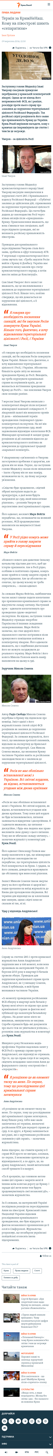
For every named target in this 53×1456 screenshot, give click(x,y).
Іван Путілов (8, 35)
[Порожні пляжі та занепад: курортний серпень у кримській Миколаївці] (12, 1356)
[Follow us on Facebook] (4, 1421)
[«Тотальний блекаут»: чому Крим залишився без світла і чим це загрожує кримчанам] (12, 1336)
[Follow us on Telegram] (25, 1421)
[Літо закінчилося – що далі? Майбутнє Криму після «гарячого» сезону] (12, 1375)
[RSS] (38, 1421)
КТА (27, 1452)
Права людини (11, 13)
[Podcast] (45, 1421)
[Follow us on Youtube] (18, 1421)
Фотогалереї (27, 1354)
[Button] (19, 48)
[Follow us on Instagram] (32, 1421)
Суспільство (27, 1389)
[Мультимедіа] (16, 1452)
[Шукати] (47, 1452)
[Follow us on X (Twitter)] (11, 1421)
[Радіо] (6, 1452)
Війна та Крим (28, 1296)
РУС (37, 1452)
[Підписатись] (4, 1428)
